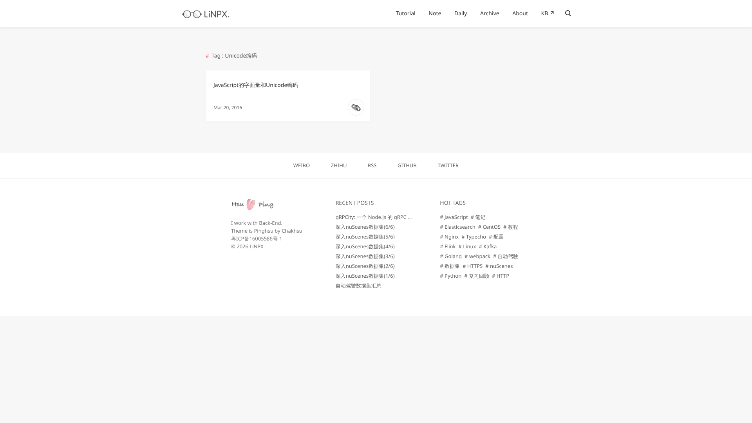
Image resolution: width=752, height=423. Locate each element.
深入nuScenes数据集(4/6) (365, 246)
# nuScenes (499, 265)
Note (434, 13)
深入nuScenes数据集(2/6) (365, 265)
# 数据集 (450, 265)
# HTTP (500, 275)
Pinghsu (263, 230)
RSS (372, 165)
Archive (489, 13)
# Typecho (473, 236)
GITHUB (407, 165)
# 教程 (510, 226)
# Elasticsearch (457, 226)
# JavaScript (454, 217)
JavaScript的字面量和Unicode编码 (255, 85)
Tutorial (406, 13)
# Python (450, 275)
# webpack (477, 256)
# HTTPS (473, 265)
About (520, 13)
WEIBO (301, 165)
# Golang (451, 256)
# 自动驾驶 (505, 256)
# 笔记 (478, 217)
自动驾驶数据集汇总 (358, 285)
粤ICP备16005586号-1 (256, 238)
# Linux (467, 246)
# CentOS (489, 226)
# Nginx (449, 236)
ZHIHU (339, 165)
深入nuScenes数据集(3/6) (365, 256)
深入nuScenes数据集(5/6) (365, 236)
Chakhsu (292, 230)
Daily (460, 13)
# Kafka (488, 246)
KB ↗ (548, 13)
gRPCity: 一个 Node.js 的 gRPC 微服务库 (382, 217)
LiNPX (256, 246)
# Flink (448, 246)
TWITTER (448, 165)
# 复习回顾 (476, 275)
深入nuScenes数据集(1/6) (365, 275)
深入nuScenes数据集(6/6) (365, 226)
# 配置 (496, 236)
